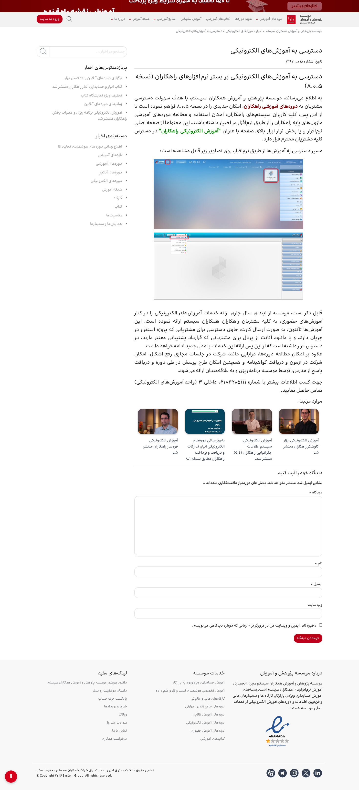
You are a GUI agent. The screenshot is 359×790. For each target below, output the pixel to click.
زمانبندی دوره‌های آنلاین (103, 104)
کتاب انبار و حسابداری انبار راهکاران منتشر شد (87, 87)
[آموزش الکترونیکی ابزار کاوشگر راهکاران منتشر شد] (299, 421)
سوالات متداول (116, 723)
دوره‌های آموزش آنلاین (209, 715)
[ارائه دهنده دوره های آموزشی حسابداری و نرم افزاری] (304, 19)
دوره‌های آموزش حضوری (208, 731)
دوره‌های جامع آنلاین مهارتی (205, 707)
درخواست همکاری (114, 739)
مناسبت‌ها (114, 215)
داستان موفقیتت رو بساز (110, 691)
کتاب (118, 207)
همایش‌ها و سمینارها (106, 224)
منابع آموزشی (166, 19)
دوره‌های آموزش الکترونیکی (205, 723)
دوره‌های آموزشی (271, 19)
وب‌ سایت (314, 605)
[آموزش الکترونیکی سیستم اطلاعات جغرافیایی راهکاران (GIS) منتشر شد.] (252, 421)
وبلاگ (123, 715)
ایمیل (316, 584)
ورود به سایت (49, 19)
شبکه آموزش (141, 19)
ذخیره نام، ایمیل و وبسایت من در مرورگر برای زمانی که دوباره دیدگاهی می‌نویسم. (254, 626)
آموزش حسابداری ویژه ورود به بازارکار (199, 683)
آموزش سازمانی (190, 19)
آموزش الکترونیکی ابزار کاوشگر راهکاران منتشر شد (301, 447)
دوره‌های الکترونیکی (106, 181)
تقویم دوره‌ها (243, 19)
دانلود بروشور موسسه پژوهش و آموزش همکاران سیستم (87, 683)
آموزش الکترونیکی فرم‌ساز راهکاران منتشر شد (160, 447)
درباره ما (119, 19)
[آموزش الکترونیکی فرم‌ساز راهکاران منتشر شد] (158, 421)
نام (318, 563)
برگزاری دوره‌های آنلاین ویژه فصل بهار (93, 78)
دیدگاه (315, 492)
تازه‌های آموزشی (110, 155)
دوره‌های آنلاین (110, 172)
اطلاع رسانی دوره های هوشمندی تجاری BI (90, 146)
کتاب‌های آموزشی (218, 19)
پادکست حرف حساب (112, 699)
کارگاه (118, 198)
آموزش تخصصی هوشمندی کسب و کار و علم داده (190, 691)
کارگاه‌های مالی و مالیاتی (208, 699)
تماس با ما (119, 731)
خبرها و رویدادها (115, 707)
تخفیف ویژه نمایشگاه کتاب (101, 95)
